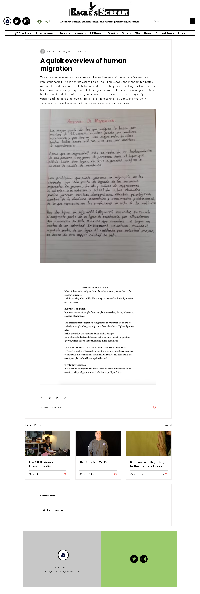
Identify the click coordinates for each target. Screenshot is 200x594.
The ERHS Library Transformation (41, 464)
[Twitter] (17, 21)
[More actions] (154, 51)
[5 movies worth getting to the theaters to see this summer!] (148, 443)
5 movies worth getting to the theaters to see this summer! (147, 464)
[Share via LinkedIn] (57, 397)
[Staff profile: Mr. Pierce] (98, 443)
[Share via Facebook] (41, 397)
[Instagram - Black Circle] (26, 21)
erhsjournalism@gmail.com (62, 571)
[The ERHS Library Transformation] (47, 443)
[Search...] (192, 21)
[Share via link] (64, 397)
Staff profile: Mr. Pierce (96, 462)
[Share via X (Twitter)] (49, 397)
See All (168, 424)
